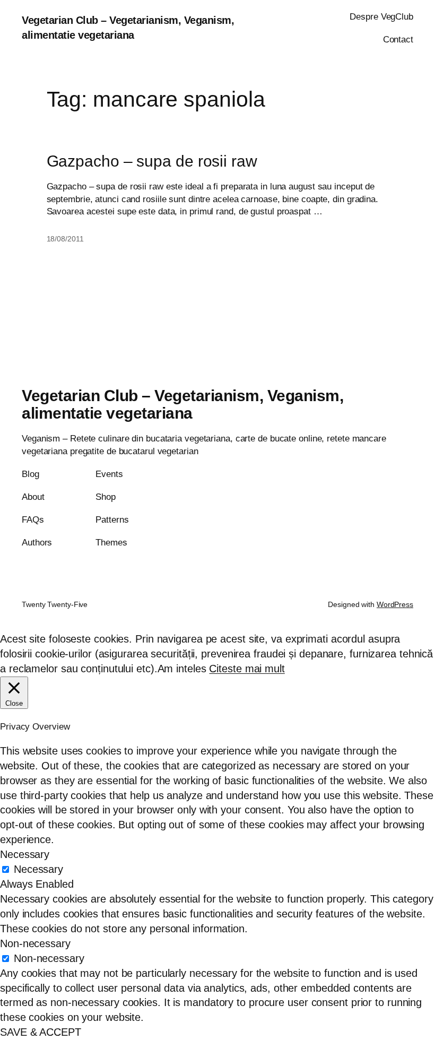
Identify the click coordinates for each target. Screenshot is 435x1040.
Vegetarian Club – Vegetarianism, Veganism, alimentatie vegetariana (182, 404)
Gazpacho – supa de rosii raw (152, 161)
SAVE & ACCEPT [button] (40, 1032)
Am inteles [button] (182, 668)
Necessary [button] (24, 854)
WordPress (395, 604)
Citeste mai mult (246, 668)
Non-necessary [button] (35, 943)
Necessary (38, 869)
